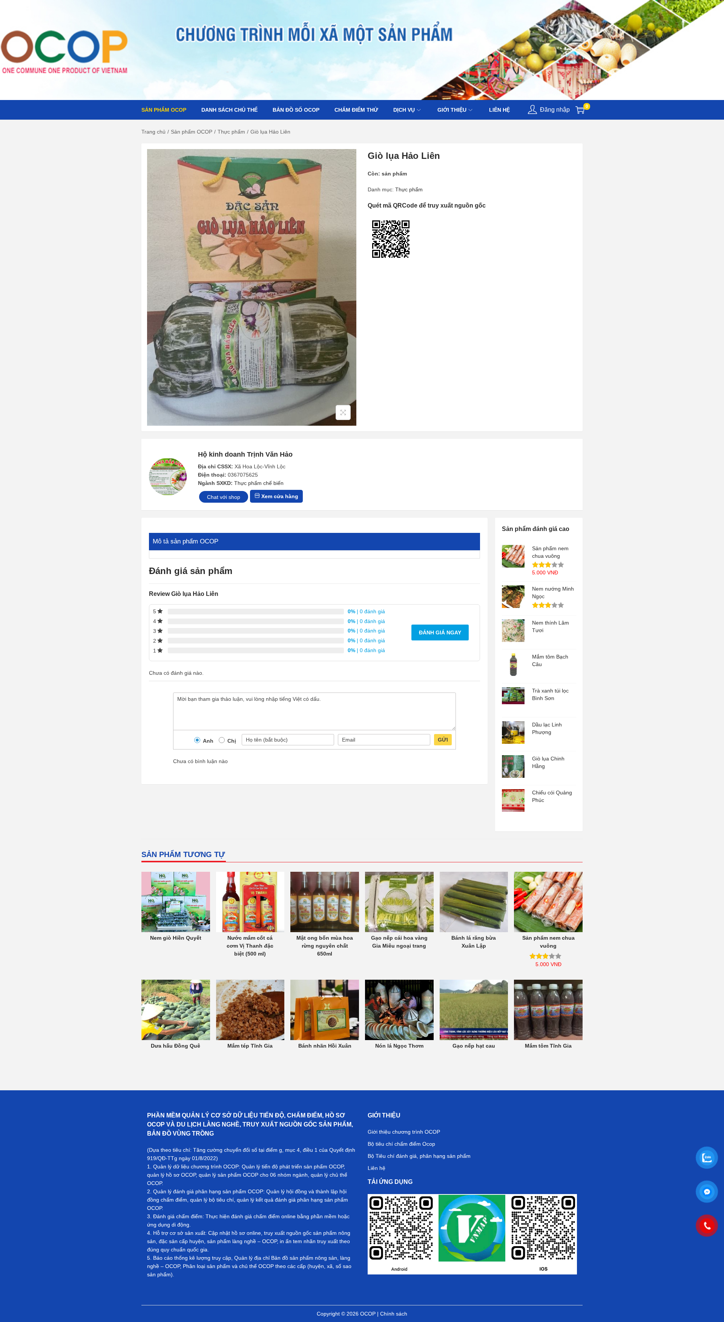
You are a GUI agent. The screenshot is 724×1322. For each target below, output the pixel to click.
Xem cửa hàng (279, 496)
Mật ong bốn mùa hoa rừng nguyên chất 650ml (324, 946)
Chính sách (393, 1314)
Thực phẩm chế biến (259, 483)
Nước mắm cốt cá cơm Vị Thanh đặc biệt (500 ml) (250, 946)
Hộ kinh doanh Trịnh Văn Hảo (245, 454)
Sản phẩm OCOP (191, 132)
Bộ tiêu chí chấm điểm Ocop (401, 1144)
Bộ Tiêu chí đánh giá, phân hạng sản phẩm (419, 1156)
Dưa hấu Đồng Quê (175, 1046)
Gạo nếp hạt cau (473, 1046)
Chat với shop (223, 497)
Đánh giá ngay (440, 632)
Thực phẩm (231, 132)
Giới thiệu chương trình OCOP (404, 1132)
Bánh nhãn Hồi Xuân (324, 1046)
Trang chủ (153, 132)
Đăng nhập (555, 109)
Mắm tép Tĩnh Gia (250, 1046)
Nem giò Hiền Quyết (175, 938)
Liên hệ (376, 1168)
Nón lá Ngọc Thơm (399, 1046)
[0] (579, 109)
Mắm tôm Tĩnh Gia (548, 1046)
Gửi (443, 740)
